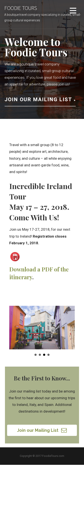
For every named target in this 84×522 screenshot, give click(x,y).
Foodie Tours (20, 8)
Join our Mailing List (38, 99)
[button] (42, 430)
